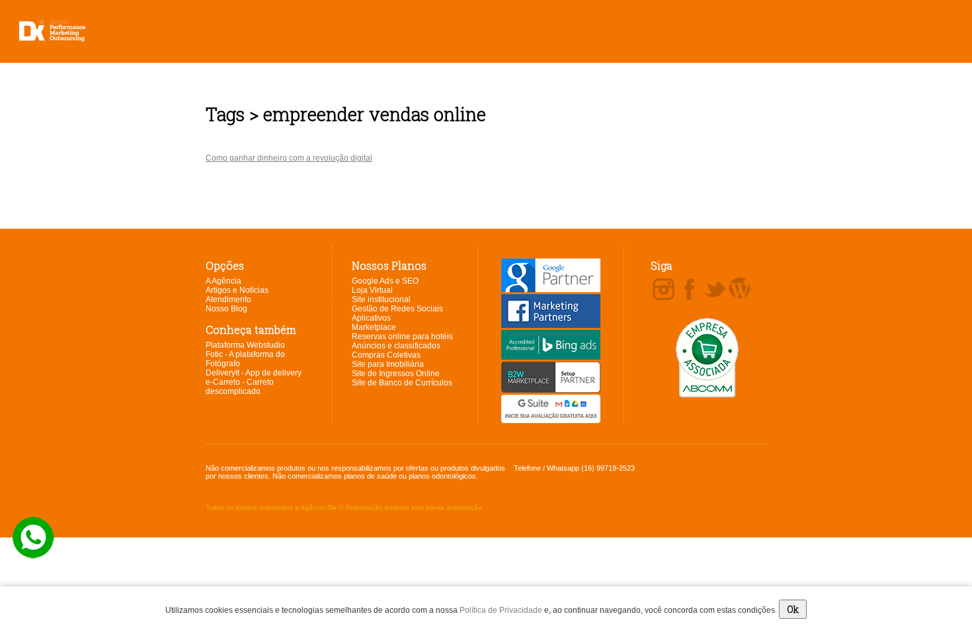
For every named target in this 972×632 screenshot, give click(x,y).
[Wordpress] (739, 288)
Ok (793, 609)
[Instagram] (663, 290)
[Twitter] (715, 290)
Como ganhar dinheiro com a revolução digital (289, 158)
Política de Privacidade (501, 610)
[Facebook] (689, 290)
